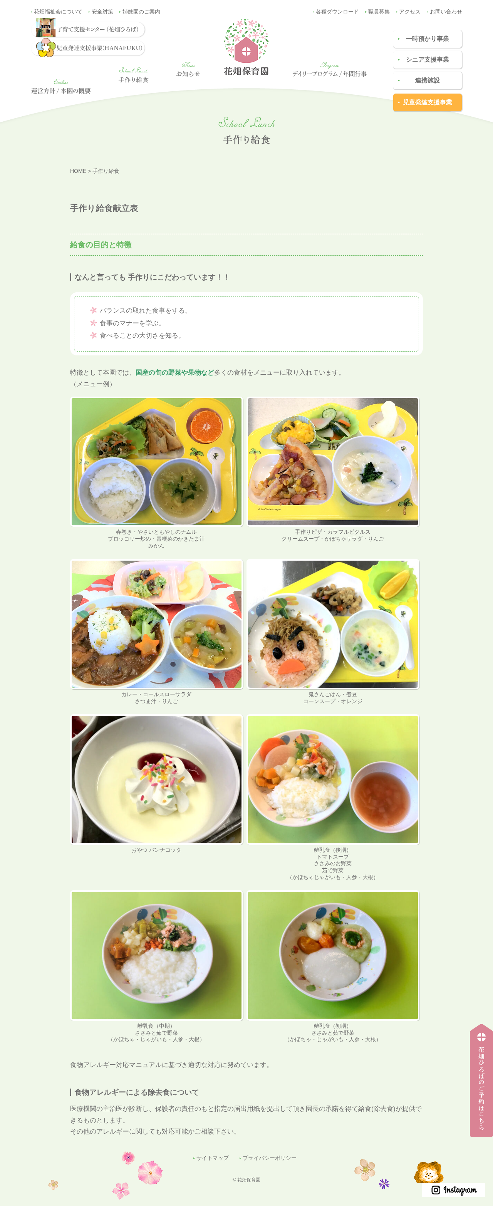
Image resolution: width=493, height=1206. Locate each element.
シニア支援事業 (427, 59)
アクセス (410, 12)
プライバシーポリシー (270, 1158)
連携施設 (427, 80)
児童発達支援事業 (427, 102)
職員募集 (379, 12)
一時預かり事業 (427, 38)
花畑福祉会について (58, 12)
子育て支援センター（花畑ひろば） (479, 1136)
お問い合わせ (446, 12)
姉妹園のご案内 (141, 12)
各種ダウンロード (337, 12)
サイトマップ (212, 1158)
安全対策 (102, 12)
